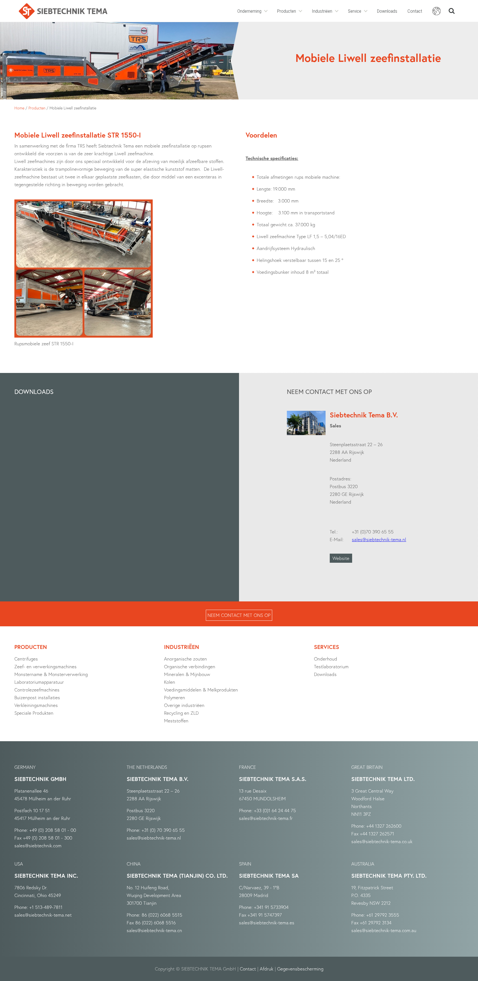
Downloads (387, 11)
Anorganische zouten (185, 659)
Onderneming (249, 11)
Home (19, 108)
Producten (286, 11)
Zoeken (452, 9)
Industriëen (322, 11)
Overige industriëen (184, 705)
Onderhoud (325, 659)
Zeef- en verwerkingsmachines (45, 666)
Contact (414, 11)
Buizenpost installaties (37, 697)
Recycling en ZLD (181, 713)
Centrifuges (26, 659)
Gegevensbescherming (300, 969)
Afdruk (266, 969)
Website (340, 558)
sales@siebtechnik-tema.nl (379, 539)
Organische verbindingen (189, 666)
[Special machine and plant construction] (63, 11)
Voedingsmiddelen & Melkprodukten (201, 690)
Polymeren (174, 697)
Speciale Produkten (33, 713)
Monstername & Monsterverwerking (51, 674)
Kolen (169, 682)
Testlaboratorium (331, 666)
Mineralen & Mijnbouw (187, 674)
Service (354, 11)
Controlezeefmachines (36, 690)
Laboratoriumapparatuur (39, 682)
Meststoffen (176, 720)
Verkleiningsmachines (36, 705)
